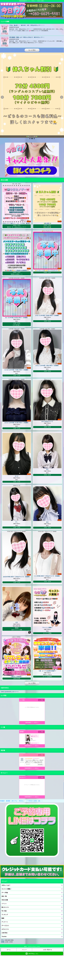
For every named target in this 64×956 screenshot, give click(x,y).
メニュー (24, 949)
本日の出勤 (5, 900)
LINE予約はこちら (33, 953)
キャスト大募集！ (7, 889)
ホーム (9, 949)
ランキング (5, 914)
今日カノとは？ (6, 885)
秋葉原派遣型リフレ (29, 722)
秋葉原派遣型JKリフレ (29, 745)
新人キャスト (5, 907)
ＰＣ (38, 946)
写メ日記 (4, 911)
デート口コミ (5, 925)
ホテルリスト (5, 929)
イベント (4, 903)
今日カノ (36, 722)
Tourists (4, 936)
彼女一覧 (4, 896)
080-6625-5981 (9, 940)
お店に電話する (47, 949)
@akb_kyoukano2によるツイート (10, 691)
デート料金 (5, 892)
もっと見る (32, 50)
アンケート (5, 922)
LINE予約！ (5, 932)
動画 (3, 918)
